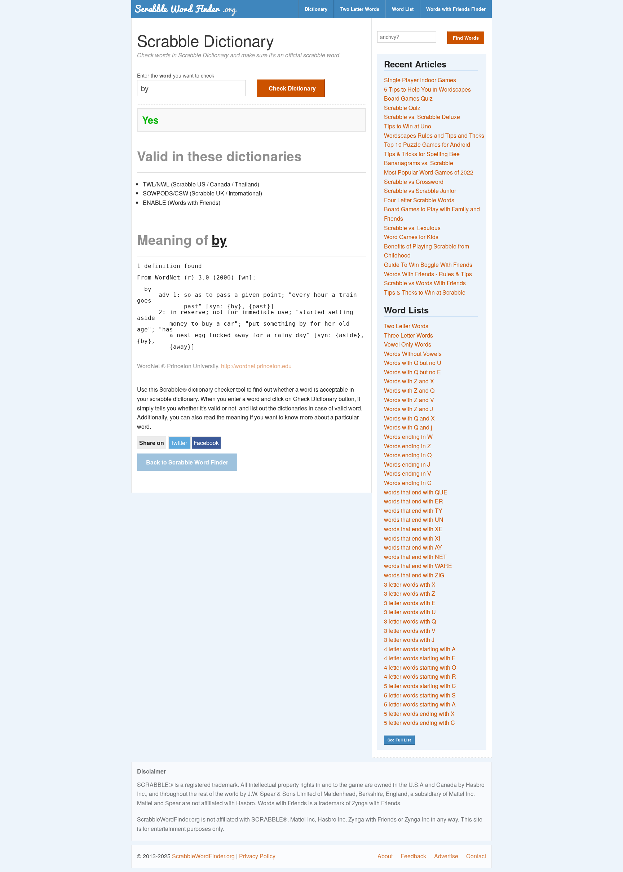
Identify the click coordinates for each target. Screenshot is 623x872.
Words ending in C (408, 483)
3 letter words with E (410, 603)
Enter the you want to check (175, 75)
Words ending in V (407, 473)
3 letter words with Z (409, 593)
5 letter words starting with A (420, 704)
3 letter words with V (410, 630)
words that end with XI (412, 538)
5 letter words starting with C (420, 686)
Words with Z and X (409, 381)
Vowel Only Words (407, 344)
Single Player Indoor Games (420, 80)
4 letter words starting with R (420, 676)
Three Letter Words (408, 335)
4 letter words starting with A (420, 649)
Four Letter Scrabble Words (419, 200)
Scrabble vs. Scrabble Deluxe (422, 117)
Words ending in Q (408, 455)
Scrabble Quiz (402, 108)
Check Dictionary (292, 88)
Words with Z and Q (409, 390)
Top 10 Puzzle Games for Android (427, 144)
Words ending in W (408, 436)
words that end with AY (413, 547)
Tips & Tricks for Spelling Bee (422, 154)
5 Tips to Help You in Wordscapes (427, 89)
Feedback (413, 856)
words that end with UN (413, 519)
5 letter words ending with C (419, 722)
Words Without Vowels (413, 353)
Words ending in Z (407, 446)
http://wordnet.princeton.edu (256, 366)
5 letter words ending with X (419, 713)
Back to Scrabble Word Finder (187, 462)
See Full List (399, 740)
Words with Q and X (409, 418)
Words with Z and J (408, 409)
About (385, 856)
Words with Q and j (408, 427)
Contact (476, 856)
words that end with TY (413, 510)
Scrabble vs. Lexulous (412, 228)
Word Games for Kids (411, 237)
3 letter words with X (410, 584)
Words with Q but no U (412, 362)
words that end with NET (415, 556)
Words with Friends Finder (456, 8)
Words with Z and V (409, 400)
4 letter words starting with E (420, 658)
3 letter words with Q (410, 621)
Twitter (179, 443)
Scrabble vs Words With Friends (425, 283)
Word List (403, 8)
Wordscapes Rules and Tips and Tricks (434, 135)
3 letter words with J (409, 639)
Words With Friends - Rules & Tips (428, 274)
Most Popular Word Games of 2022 (428, 172)
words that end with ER (413, 501)
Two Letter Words (359, 8)
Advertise (446, 856)
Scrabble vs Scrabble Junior (420, 190)
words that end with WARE (418, 565)
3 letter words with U (410, 612)
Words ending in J (407, 464)
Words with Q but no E (412, 372)
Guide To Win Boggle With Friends (428, 264)
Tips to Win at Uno (407, 126)
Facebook (206, 443)
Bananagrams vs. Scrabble (418, 163)
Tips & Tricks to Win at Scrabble (424, 292)
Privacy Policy (257, 856)
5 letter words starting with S (420, 695)
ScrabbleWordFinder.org (203, 856)
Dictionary (316, 8)
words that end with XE (413, 529)
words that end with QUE (415, 492)
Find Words (466, 37)
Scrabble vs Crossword (413, 181)
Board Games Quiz (408, 98)
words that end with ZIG (414, 575)
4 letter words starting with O (420, 667)
